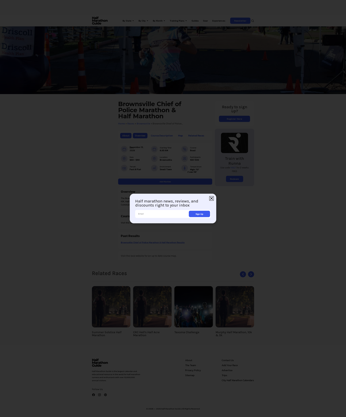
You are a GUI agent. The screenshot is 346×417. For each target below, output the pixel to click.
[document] (173, 208)
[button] (211, 198)
